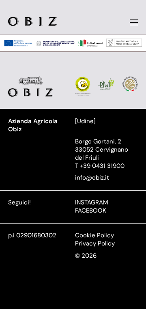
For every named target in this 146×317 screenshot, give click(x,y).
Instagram (91, 202)
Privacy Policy (95, 243)
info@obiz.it (92, 178)
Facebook (90, 210)
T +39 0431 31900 (100, 166)
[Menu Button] (134, 22)
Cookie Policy (94, 235)
